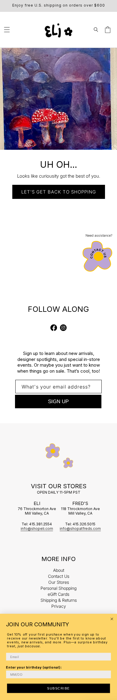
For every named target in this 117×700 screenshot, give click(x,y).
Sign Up (58, 401)
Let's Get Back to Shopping (58, 192)
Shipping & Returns (58, 600)
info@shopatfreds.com (80, 528)
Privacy (58, 606)
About (58, 570)
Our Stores (58, 582)
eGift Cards (58, 594)
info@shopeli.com (37, 528)
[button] (7, 29)
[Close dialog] (112, 619)
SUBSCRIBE (58, 688)
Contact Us (58, 576)
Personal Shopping (58, 588)
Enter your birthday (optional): (34, 667)
